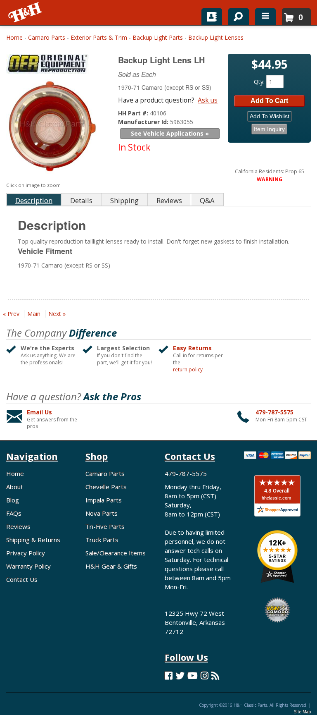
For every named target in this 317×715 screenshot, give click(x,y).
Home (14, 37)
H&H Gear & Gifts (111, 566)
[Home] (25, 12)
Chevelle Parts (106, 487)
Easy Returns (192, 348)
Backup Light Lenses (216, 37)
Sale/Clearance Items (115, 553)
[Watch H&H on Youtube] (192, 675)
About (14, 487)
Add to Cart (269, 100)
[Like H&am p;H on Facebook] (169, 675)
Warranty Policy (28, 566)
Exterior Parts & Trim (99, 37)
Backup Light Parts (157, 37)
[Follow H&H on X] (180, 675)
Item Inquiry (269, 129)
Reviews (18, 526)
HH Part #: (134, 113)
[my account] (211, 16)
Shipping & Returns (33, 540)
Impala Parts (103, 500)
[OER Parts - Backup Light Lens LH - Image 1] (51, 128)
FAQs (13, 513)
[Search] (235, 15)
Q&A (207, 200)
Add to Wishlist (269, 116)
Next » (57, 314)
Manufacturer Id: (144, 122)
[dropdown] (265, 16)
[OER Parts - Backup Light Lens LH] (52, 65)
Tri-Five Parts (105, 526)
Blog (12, 500)
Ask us (208, 100)
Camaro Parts (46, 37)
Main (33, 314)
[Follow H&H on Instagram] (204, 675)
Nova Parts (101, 513)
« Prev (11, 314)
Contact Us (22, 579)
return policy (188, 369)
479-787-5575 (274, 412)
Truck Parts (101, 540)
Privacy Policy (25, 553)
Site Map (302, 712)
